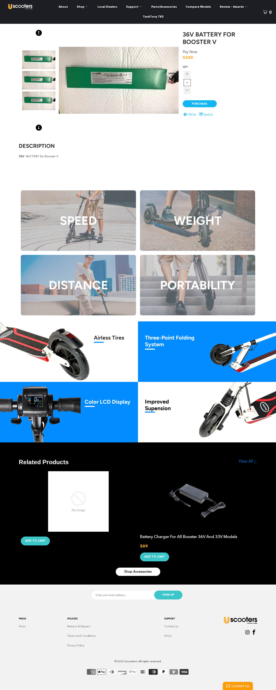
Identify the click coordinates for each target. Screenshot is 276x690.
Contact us (171, 626)
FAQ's (168, 636)
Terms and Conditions (81, 636)
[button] (39, 33)
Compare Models (198, 6)
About (63, 6)
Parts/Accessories (164, 6)
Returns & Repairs (78, 626)
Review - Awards (232, 6)
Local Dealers (107, 6)
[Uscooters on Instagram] (247, 633)
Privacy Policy (75, 645)
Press (22, 626)
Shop (80, 6)
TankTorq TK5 (153, 16)
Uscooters (130, 661)
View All (246, 462)
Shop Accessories (138, 571)
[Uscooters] (26, 6)
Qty (185, 67)
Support (132, 6)
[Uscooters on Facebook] (254, 633)
